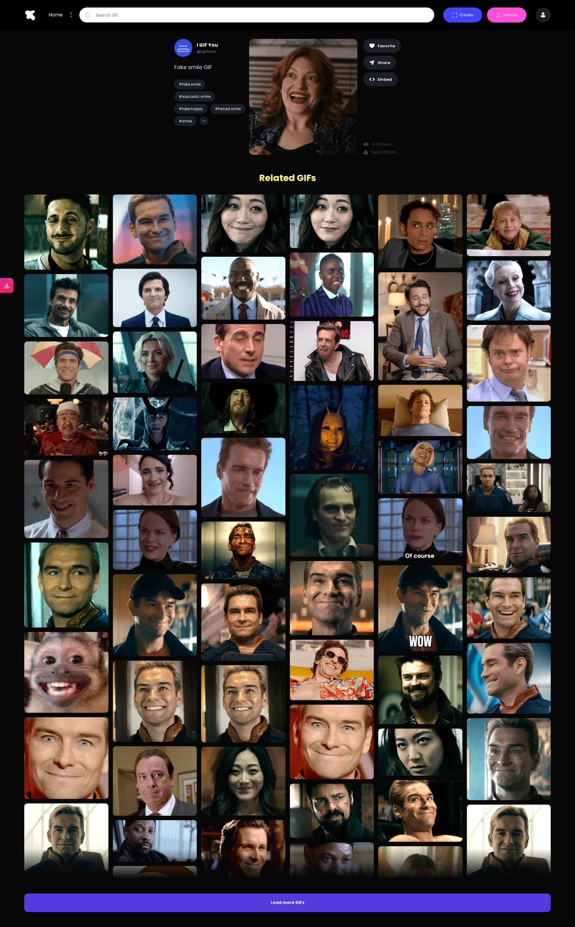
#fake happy (191, 108)
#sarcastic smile (195, 96)
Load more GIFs (288, 902)
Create (466, 15)
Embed (385, 79)
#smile (185, 121)
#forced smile (228, 108)
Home (56, 15)
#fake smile (190, 84)
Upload (510, 15)
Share (384, 63)
